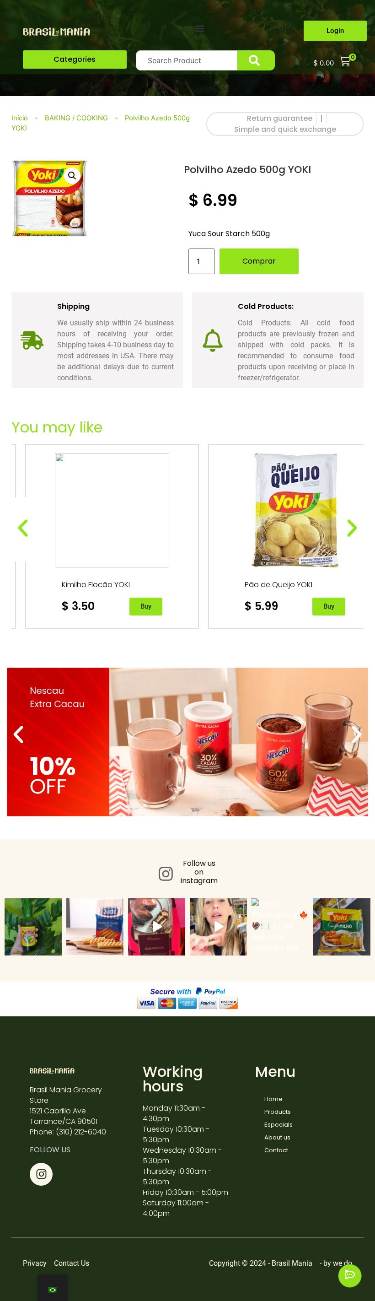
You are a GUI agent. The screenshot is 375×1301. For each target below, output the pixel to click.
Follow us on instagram (199, 872)
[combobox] (187, 60)
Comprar (259, 261)
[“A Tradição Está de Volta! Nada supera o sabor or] (33, 927)
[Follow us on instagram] (166, 874)
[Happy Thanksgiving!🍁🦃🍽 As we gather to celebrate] (280, 927)
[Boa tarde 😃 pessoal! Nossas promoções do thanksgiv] (94, 927)
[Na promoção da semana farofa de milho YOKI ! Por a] (341, 927)
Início (19, 118)
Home (273, 1099)
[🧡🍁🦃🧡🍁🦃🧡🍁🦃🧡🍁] (218, 927)
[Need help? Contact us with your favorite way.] (349, 1275)
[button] (199, 28)
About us (277, 1137)
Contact (276, 1150)
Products (277, 1111)
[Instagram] (41, 1174)
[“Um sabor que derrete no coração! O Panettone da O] (156, 927)
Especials (278, 1124)
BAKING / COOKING (76, 118)
